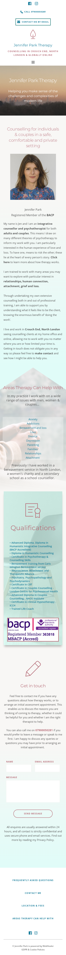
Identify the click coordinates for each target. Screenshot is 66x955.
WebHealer (48, 946)
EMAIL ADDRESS (44, 761)
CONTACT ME (33, 893)
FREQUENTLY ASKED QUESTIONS (33, 880)
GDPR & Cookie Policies (33, 949)
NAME (9, 761)
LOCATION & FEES (33, 905)
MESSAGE (11, 777)
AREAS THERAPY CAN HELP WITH (33, 918)
